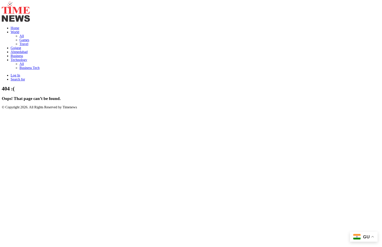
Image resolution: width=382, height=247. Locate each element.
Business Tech (29, 68)
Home (15, 28)
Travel (23, 44)
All (21, 36)
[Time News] (16, 20)
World (15, 32)
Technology (19, 60)
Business (17, 56)
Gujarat (16, 48)
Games (24, 40)
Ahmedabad (19, 52)
